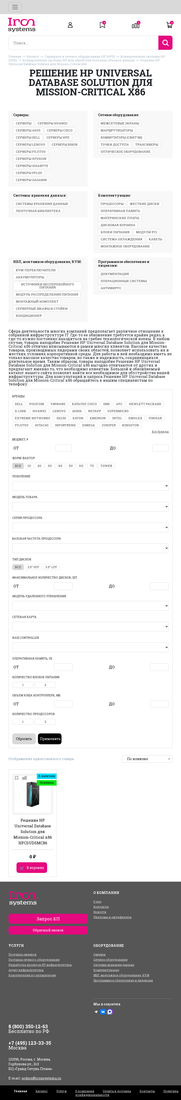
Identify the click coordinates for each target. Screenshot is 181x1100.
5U (71, 466)
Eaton (78, 418)
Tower (106, 466)
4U (60, 466)
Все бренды (160, 431)
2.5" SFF (33, 567)
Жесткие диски (144, 204)
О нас (97, 901)
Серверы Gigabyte (32, 166)
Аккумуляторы (30, 277)
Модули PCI (146, 232)
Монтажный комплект (37, 301)
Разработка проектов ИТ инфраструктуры (40, 965)
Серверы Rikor (65, 144)
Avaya (77, 411)
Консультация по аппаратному (32, 975)
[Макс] (110, 1012)
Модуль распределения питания (47, 294)
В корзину (35, 867)
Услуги (61, 1091)
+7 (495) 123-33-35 (29, 1043)
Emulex (135, 418)
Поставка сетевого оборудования (33, 959)
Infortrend (65, 425)
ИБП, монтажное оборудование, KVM (121, 975)
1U (29, 466)
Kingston (130, 425)
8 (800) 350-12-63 (28, 1026)
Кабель (155, 239)
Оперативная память (120, 211)
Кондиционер (29, 315)
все (18, 466)
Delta (61, 418)
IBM (106, 404)
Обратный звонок (48, 930)
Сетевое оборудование (110, 959)
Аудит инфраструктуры (26, 970)
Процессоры (112, 204)
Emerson (98, 418)
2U (39, 466)
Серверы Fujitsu (31, 151)
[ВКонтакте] (103, 1012)
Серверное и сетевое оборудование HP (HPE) (80, 56)
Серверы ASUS (28, 130)
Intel (117, 418)
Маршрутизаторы (117, 130)
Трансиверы (146, 144)
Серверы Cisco (60, 130)
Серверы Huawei (53, 123)
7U (92, 466)
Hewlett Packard (145, 404)
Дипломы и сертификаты (112, 917)
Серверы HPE (58, 137)
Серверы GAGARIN (31, 180)
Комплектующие (106, 970)
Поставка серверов (22, 954)
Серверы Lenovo (30, 144)
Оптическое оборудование (126, 151)
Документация (115, 274)
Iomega (88, 425)
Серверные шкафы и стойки (42, 308)
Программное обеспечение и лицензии (123, 980)
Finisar (155, 418)
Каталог (33, 56)
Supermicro (118, 411)
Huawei (39, 411)
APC (119, 404)
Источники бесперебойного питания (47, 285)
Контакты (101, 907)
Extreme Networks (32, 418)
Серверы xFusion (31, 159)
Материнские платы (120, 218)
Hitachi (42, 425)
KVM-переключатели (36, 270)
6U (81, 466)
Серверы (23, 123)
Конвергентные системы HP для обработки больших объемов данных (78, 60)
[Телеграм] (96, 1012)
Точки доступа (115, 144)
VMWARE (58, 404)
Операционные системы (124, 281)
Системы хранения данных (42, 204)
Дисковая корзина (118, 225)
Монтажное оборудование (125, 246)
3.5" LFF (51, 567)
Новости (99, 912)
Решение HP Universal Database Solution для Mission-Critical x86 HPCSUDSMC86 (32, 831)
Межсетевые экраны (120, 123)
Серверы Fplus (29, 173)
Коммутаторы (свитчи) (121, 137)
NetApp (94, 411)
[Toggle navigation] (15, 7)
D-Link (20, 411)
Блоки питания (115, 232)
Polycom (36, 404)
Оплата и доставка (117, 1091)
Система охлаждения (121, 239)
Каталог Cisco (84, 404)
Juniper (108, 425)
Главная (14, 56)
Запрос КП (48, 919)
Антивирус (111, 288)
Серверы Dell (28, 137)
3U (50, 466)
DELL (19, 404)
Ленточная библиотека (38, 211)
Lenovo (59, 411)
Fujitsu (22, 425)
